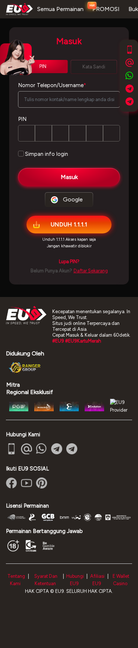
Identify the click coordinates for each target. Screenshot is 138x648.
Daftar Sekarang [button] (91, 270)
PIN (22, 119)
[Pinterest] (41, 482)
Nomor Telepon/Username (52, 85)
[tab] (94, 67)
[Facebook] (11, 482)
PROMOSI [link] (106, 9)
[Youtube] (26, 482)
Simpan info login (46, 154)
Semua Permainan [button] (60, 9)
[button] (69, 261)
